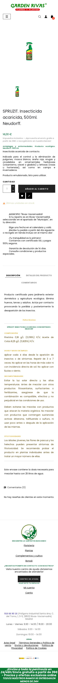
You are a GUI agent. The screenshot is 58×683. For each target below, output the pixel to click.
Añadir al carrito (36, 188)
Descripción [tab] (13, 275)
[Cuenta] (46, 17)
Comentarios (29, 282)
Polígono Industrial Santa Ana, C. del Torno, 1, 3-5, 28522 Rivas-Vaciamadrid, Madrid (30, 616)
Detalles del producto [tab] (39, 275)
